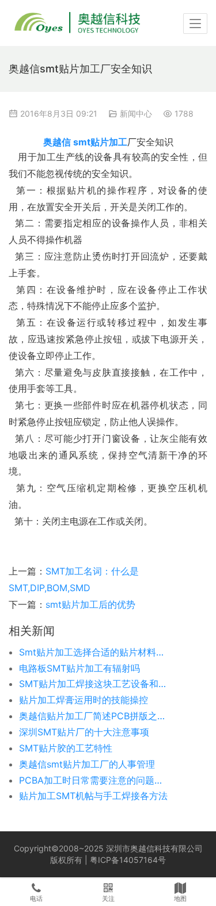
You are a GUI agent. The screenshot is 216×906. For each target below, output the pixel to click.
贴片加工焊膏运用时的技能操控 (83, 699)
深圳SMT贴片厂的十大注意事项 (84, 732)
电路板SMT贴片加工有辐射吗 (79, 668)
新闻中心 (136, 113)
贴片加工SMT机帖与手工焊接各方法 (93, 795)
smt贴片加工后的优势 (90, 604)
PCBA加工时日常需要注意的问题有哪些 (94, 780)
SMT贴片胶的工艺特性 (65, 748)
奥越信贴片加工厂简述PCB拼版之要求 (94, 716)
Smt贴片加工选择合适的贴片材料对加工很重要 (94, 652)
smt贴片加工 (100, 142)
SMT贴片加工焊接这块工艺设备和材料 (94, 683)
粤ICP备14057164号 (128, 860)
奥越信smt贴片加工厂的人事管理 (87, 764)
